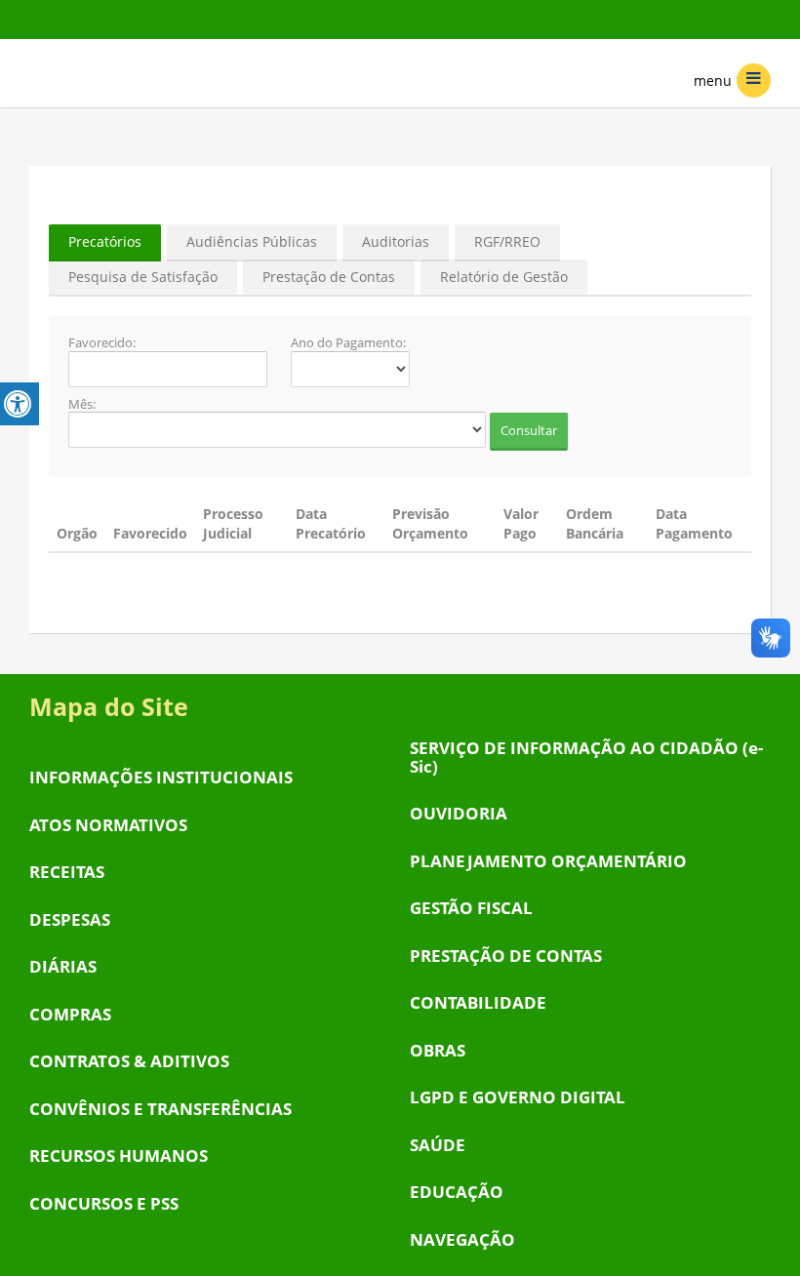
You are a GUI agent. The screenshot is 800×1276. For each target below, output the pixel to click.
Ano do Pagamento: (348, 343)
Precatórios (104, 241)
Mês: (82, 405)
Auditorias (395, 241)
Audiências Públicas (251, 241)
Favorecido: (102, 343)
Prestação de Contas (328, 276)
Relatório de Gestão (504, 276)
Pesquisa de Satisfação (143, 276)
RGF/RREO (507, 241)
